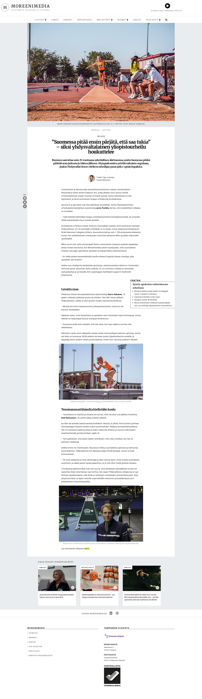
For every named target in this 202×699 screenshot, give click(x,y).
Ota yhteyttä (35, 646)
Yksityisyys (34, 651)
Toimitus (33, 633)
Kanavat (33, 637)
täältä (86, 548)
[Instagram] (117, 613)
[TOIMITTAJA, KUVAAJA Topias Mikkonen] (101, 184)
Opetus (32, 642)
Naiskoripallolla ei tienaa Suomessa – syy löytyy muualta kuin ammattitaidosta (98, 596)
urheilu (95, 130)
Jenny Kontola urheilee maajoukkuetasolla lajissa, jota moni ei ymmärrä (56, 596)
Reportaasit (87, 567)
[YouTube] (111, 613)
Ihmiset (43, 567)
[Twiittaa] (25, 202)
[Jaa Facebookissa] (25, 198)
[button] (166, 19)
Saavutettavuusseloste (40, 655)
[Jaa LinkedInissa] (25, 206)
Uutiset (106, 130)
